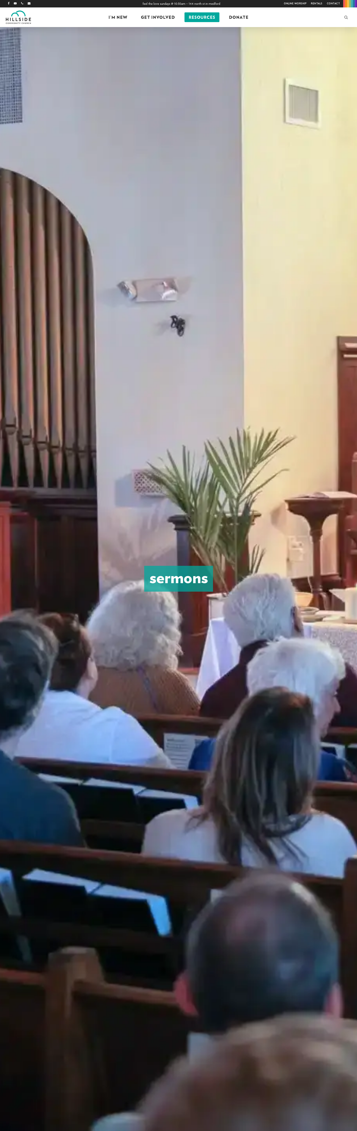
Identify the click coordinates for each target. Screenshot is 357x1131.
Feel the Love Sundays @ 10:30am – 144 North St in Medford (181, 3)
